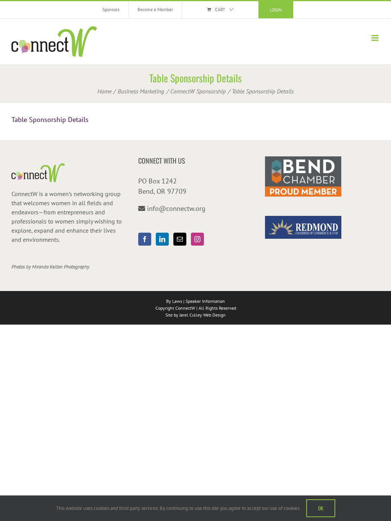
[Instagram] (197, 239)
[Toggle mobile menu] (376, 38)
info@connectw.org (176, 208)
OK (320, 508)
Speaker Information (205, 301)
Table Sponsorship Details (50, 119)
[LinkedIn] (162, 239)
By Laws (174, 301)
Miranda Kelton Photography (60, 267)
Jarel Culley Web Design (202, 315)
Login (276, 10)
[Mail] (179, 239)
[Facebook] (144, 239)
